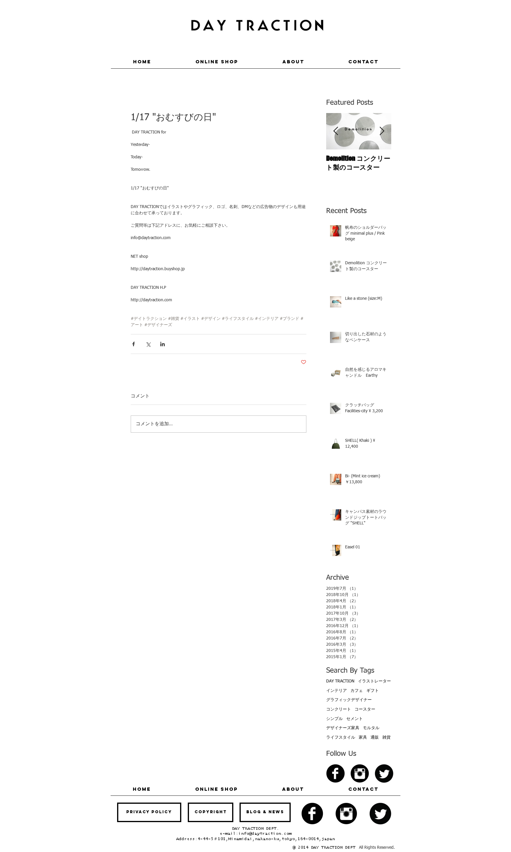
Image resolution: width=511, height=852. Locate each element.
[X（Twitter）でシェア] (148, 344)
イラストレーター (374, 681)
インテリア (336, 691)
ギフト (372, 691)
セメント (354, 719)
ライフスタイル (340, 737)
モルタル (371, 728)
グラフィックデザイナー (349, 700)
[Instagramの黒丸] (359, 773)
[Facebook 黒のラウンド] (335, 773)
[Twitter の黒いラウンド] (384, 773)
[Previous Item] (335, 131)
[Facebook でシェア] (133, 344)
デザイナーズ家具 (342, 728)
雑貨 (386, 737)
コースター (365, 709)
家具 (363, 737)
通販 (375, 737)
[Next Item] (381, 131)
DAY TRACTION (340, 681)
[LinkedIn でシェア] (162, 344)
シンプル (334, 719)
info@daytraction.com (265, 834)
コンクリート (338, 709)
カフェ (356, 691)
